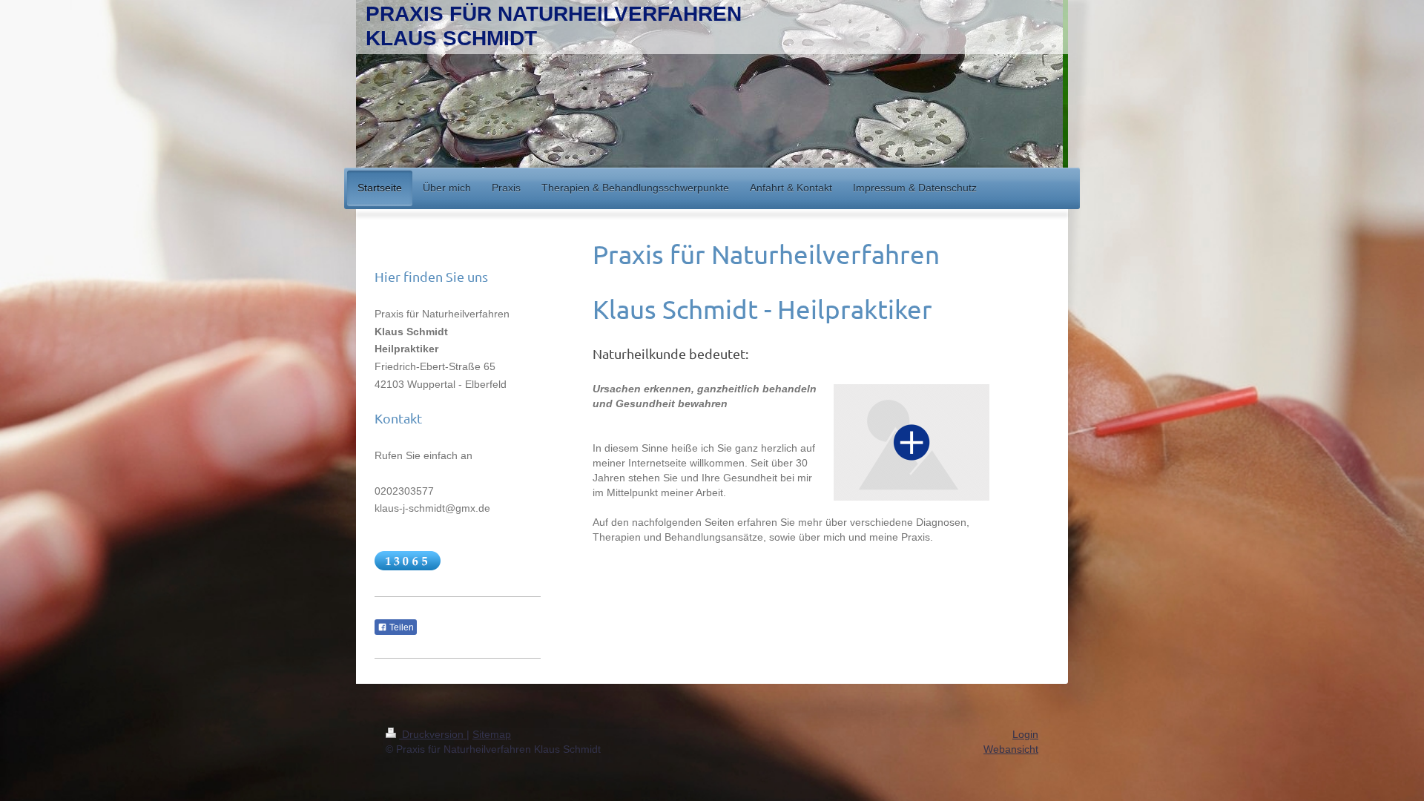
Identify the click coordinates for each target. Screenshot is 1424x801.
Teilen (400, 627)
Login (1025, 734)
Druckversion (433, 734)
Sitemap (491, 734)
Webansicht (1010, 749)
